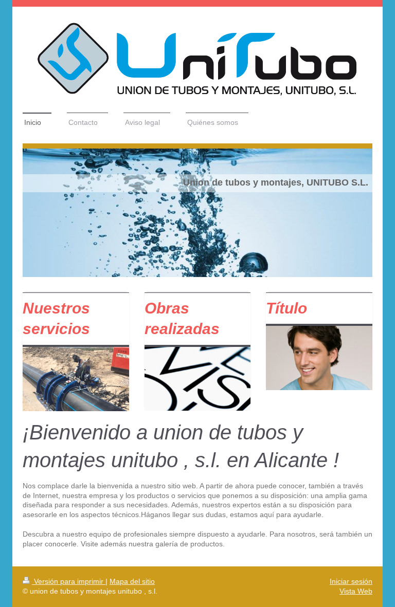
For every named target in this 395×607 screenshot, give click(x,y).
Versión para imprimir (68, 581)
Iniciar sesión (351, 581)
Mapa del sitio (132, 581)
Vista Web (355, 591)
